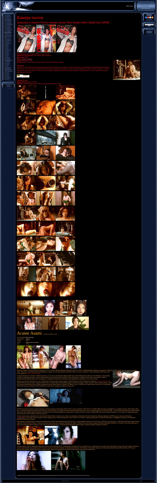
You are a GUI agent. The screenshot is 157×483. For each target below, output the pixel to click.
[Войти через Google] (150, 17)
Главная (142, 8)
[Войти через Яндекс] (148, 17)
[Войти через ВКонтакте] (146, 17)
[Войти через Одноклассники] (152, 17)
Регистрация (146, 8)
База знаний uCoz (149, 32)
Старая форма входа (149, 19)
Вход (149, 8)
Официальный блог (150, 31)
